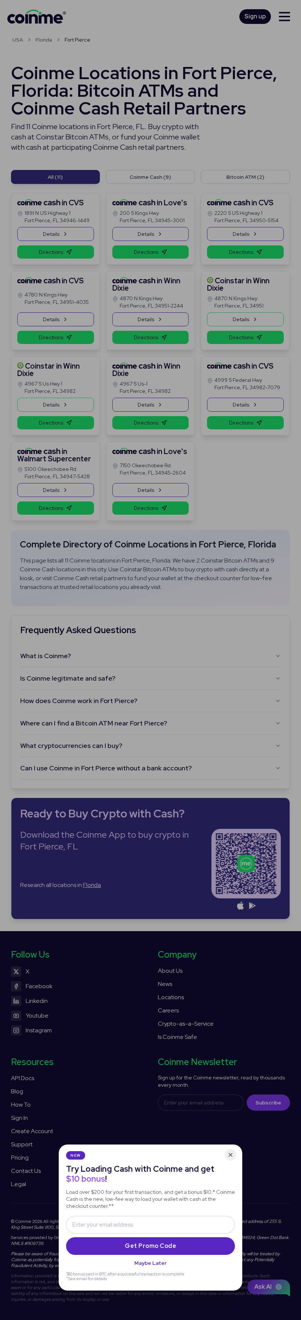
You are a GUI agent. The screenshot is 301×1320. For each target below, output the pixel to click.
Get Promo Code (150, 1246)
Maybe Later (150, 1263)
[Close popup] (230, 1155)
